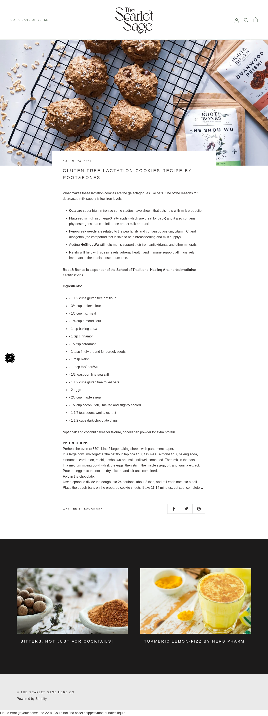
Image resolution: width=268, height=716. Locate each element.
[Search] (246, 20)
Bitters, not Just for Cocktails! (67, 641)
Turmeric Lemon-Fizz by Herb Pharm (194, 641)
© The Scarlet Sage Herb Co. (46, 692)
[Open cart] (256, 19)
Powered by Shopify (32, 698)
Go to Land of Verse (29, 19)
